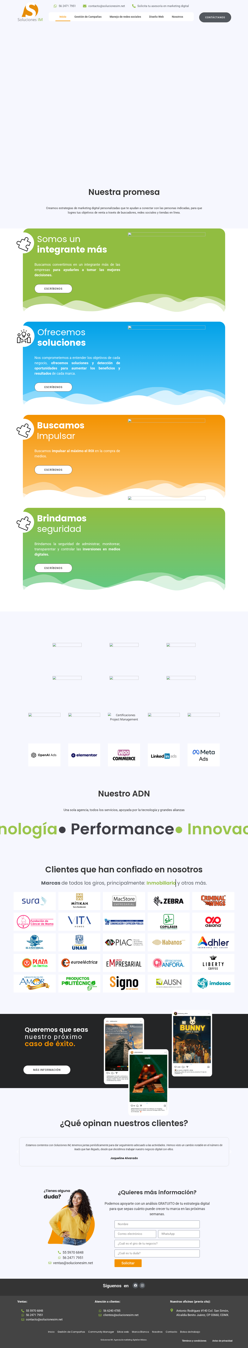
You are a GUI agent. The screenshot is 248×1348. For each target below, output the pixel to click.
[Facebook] (135, 1285)
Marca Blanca (140, 1331)
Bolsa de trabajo (190, 1331)
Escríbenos (53, 288)
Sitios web (123, 1331)
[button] (17, 1152)
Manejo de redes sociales (125, 16)
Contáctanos (215, 17)
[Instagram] (142, 1285)
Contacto (171, 1331)
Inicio (62, 16)
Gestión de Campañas (88, 16)
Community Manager (101, 1331)
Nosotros (177, 16)
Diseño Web (156, 16)
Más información (47, 1069)
